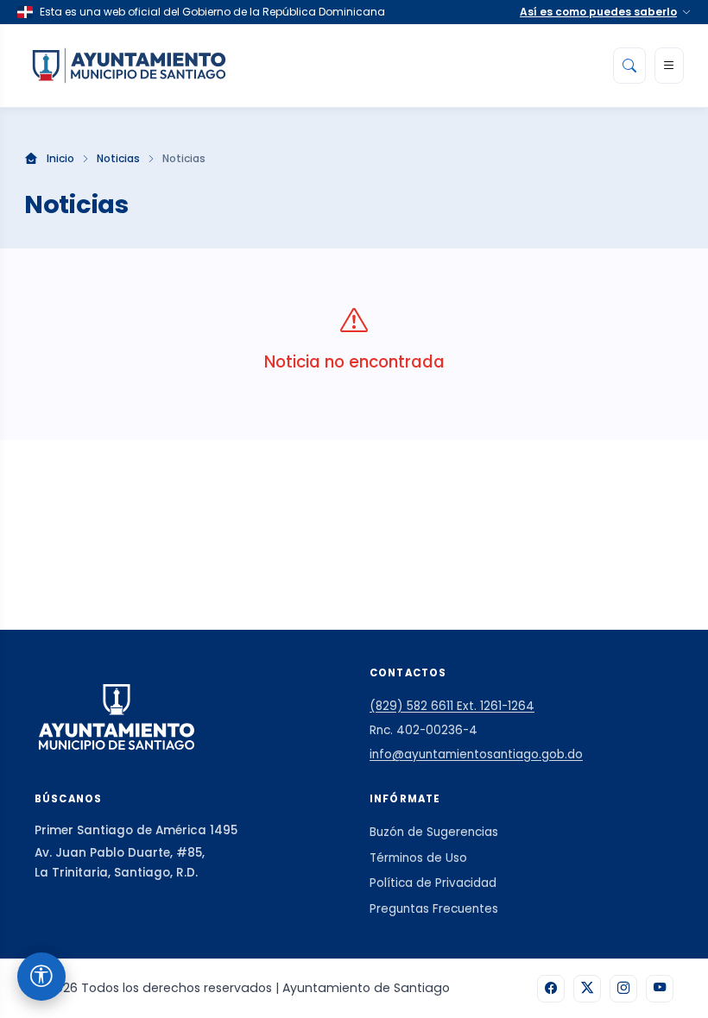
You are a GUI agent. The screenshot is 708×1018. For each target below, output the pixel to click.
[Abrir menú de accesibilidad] (41, 976)
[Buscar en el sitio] (629, 65)
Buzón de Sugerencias (434, 832)
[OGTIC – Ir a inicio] (129, 66)
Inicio (60, 159)
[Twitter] (587, 988)
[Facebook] (551, 988)
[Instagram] (623, 988)
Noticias (118, 159)
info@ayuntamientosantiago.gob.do (476, 754)
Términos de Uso (418, 858)
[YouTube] (659, 988)
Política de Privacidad (433, 883)
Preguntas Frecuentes (434, 909)
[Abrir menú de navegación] (669, 65)
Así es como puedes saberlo (598, 11)
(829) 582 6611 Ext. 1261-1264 (452, 706)
